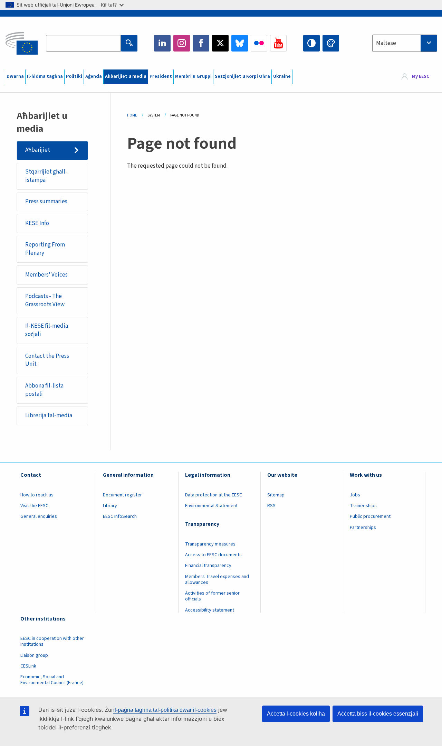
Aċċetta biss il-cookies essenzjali (377, 714)
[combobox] (404, 43)
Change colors (331, 43)
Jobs (355, 495)
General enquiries (38, 516)
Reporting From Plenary (45, 249)
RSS (271, 505)
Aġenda (93, 76)
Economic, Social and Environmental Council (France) (52, 679)
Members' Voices (46, 275)
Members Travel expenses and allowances (217, 579)
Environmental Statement (211, 505)
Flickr (259, 43)
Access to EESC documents (213, 554)
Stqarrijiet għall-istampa (46, 176)
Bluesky (239, 43)
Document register (122, 495)
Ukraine (282, 76)
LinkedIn (162, 43)
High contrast (311, 43)
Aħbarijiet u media (125, 76)
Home (132, 115)
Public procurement (370, 516)
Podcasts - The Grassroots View (45, 300)
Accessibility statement (209, 610)
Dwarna (15, 76)
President (161, 76)
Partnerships (363, 527)
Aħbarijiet (37, 150)
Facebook (201, 43)
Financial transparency (208, 565)
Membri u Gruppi (193, 76)
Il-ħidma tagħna (45, 76)
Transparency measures (210, 544)
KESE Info (37, 223)
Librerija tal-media (48, 415)
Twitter (220, 43)
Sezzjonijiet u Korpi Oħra (242, 76)
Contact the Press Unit (47, 360)
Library (110, 505)
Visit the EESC (34, 505)
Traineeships (363, 505)
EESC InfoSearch (120, 516)
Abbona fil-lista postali (44, 390)
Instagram (181, 43)
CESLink (28, 666)
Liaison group (34, 655)
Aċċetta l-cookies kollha (296, 714)
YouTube (278, 43)
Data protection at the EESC (213, 495)
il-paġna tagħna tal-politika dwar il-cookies (165, 710)
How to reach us (37, 495)
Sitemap (276, 495)
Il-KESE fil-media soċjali (46, 330)
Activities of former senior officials (212, 596)
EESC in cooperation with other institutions (52, 641)
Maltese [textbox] (386, 43)
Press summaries (46, 201)
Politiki (74, 76)
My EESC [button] (420, 76)
